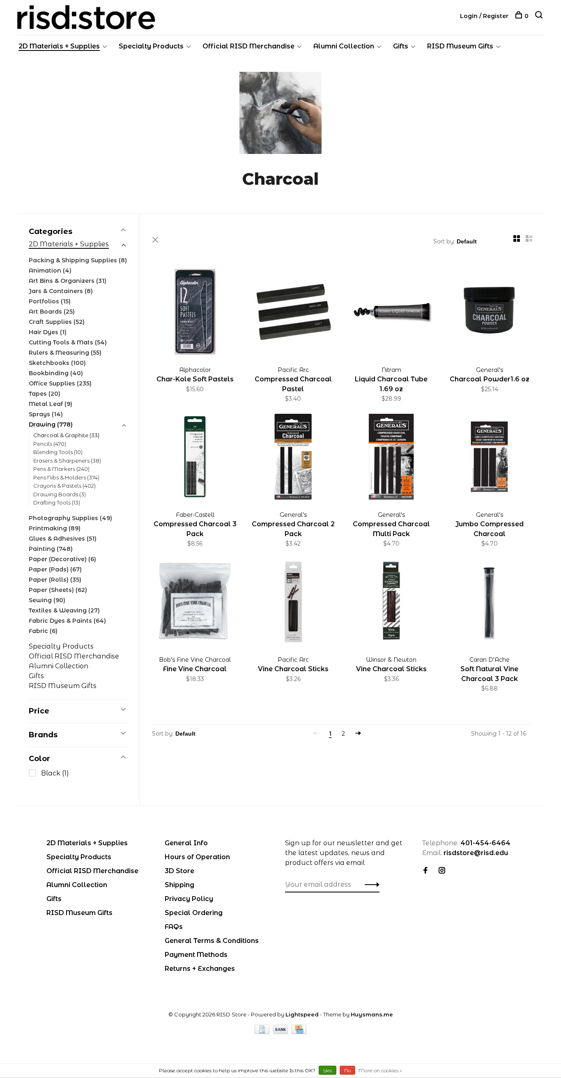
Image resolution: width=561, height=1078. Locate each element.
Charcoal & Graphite (66, 435)
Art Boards (52, 311)
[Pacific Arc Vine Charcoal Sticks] (293, 603)
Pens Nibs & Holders (66, 477)
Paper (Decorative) (62, 559)
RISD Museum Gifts (460, 46)
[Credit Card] (299, 1032)
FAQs (174, 927)
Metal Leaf (50, 404)
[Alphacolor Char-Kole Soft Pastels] (195, 313)
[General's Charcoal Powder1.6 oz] (489, 313)
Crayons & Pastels (64, 485)
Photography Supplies (70, 518)
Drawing (51, 424)
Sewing (47, 600)
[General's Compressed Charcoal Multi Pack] (391, 458)
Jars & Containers (61, 291)
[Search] (540, 16)
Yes (327, 1070)
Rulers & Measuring (65, 352)
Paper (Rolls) (55, 579)
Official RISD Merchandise (248, 46)
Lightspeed (302, 1014)
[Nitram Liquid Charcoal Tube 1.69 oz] (391, 313)
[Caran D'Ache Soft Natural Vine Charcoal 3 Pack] (489, 603)
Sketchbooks (57, 363)
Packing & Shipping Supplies (78, 260)
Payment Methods (196, 955)
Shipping (179, 885)
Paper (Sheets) (58, 590)
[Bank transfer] (281, 1032)
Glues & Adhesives (63, 538)
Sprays (46, 414)
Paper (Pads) (55, 569)
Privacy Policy (189, 899)
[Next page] (358, 733)
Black (55, 773)
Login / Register (484, 16)
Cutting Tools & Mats (68, 342)
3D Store (179, 871)
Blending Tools (58, 452)
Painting (51, 549)
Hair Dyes (48, 332)
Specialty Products (151, 46)
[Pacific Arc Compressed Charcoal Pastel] (293, 313)
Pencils (49, 443)
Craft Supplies (57, 322)
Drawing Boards (59, 494)
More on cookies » (380, 1070)
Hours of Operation (197, 857)
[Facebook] (425, 871)
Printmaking (54, 528)
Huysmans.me (372, 1014)
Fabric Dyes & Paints (67, 620)
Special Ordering (194, 913)
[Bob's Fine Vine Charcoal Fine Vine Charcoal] (195, 603)
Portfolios (50, 301)
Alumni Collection (343, 46)
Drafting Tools (56, 502)
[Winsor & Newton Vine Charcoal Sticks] (391, 603)
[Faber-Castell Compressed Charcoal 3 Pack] (195, 458)
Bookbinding (56, 373)
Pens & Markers (61, 469)
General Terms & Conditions (212, 941)
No (347, 1070)
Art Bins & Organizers (67, 280)
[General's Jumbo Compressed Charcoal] (489, 458)
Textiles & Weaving (64, 610)
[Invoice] (263, 1032)
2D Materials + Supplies (59, 46)
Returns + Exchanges (200, 968)
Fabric (43, 631)
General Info (186, 843)
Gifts (400, 46)
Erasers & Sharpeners (67, 460)
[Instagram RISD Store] (442, 871)
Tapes (44, 393)
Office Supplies (60, 383)
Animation (50, 270)
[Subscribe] (369, 885)
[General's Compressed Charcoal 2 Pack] (293, 458)
